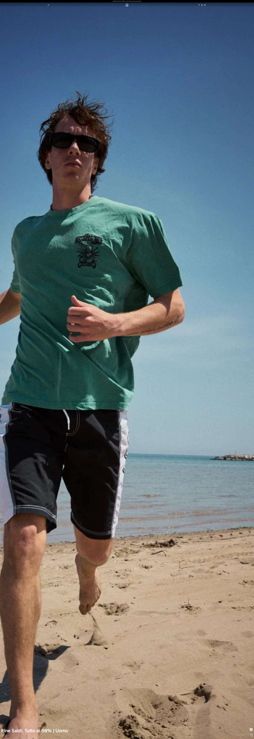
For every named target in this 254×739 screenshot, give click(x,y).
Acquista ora (222, 735)
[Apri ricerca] (199, 4)
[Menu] (48, 5)
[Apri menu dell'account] (202, 4)
